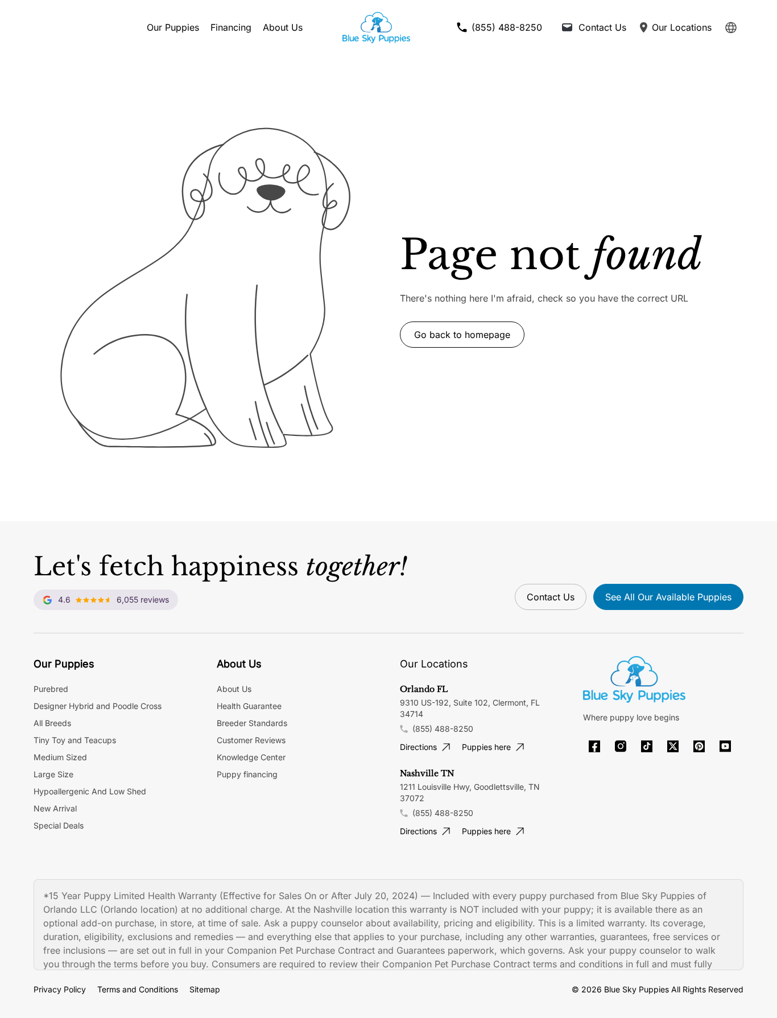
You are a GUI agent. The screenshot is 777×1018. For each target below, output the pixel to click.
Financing (230, 27)
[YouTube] (725, 746)
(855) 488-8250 (442, 728)
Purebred (51, 689)
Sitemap (204, 989)
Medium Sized (60, 757)
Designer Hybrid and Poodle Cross (98, 706)
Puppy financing (247, 774)
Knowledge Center (251, 757)
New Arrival (55, 808)
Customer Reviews (251, 740)
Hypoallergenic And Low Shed (90, 791)
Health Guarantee (249, 706)
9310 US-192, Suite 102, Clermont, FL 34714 (470, 708)
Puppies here (486, 747)
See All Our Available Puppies (668, 597)
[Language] (730, 27)
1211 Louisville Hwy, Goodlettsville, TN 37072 (470, 792)
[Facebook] (594, 746)
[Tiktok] (646, 746)
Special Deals (59, 825)
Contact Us (551, 597)
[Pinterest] (699, 746)
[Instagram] (620, 746)
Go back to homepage (462, 334)
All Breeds (52, 723)
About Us (283, 27)
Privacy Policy (60, 989)
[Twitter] (673, 746)
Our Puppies (173, 27)
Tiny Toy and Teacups (75, 740)
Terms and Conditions (137, 989)
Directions (418, 747)
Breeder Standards (252, 723)
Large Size (53, 774)
